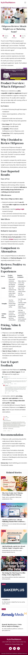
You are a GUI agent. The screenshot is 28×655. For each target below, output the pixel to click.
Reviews (14, 37)
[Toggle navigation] (25, 2)
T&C (22, 644)
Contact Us (8, 644)
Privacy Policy (16, 644)
